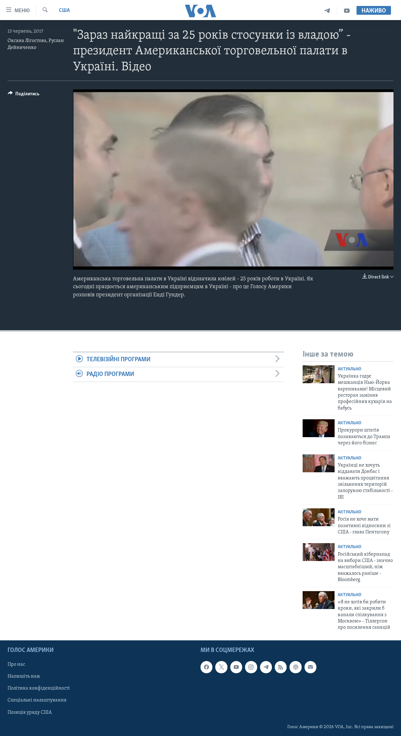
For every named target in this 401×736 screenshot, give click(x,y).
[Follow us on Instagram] (251, 667)
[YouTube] (347, 11)
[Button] (23, 95)
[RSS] (281, 667)
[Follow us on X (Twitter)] (221, 667)
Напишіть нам (24, 676)
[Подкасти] (295, 667)
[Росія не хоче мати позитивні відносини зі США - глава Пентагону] (319, 517)
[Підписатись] (310, 667)
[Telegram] (327, 11)
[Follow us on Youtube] (236, 667)
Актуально (349, 369)
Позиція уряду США (30, 712)
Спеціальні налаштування (37, 700)
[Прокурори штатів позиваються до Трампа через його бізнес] (319, 428)
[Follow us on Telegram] (266, 667)
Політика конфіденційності (39, 688)
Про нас (16, 664)
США (64, 10)
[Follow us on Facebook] (206, 667)
